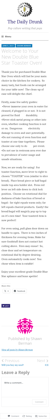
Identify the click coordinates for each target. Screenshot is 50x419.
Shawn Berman (24, 46)
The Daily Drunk (25, 22)
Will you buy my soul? (12, 362)
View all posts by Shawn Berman (17, 349)
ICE (43, 362)
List (7, 306)
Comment (39, 402)
